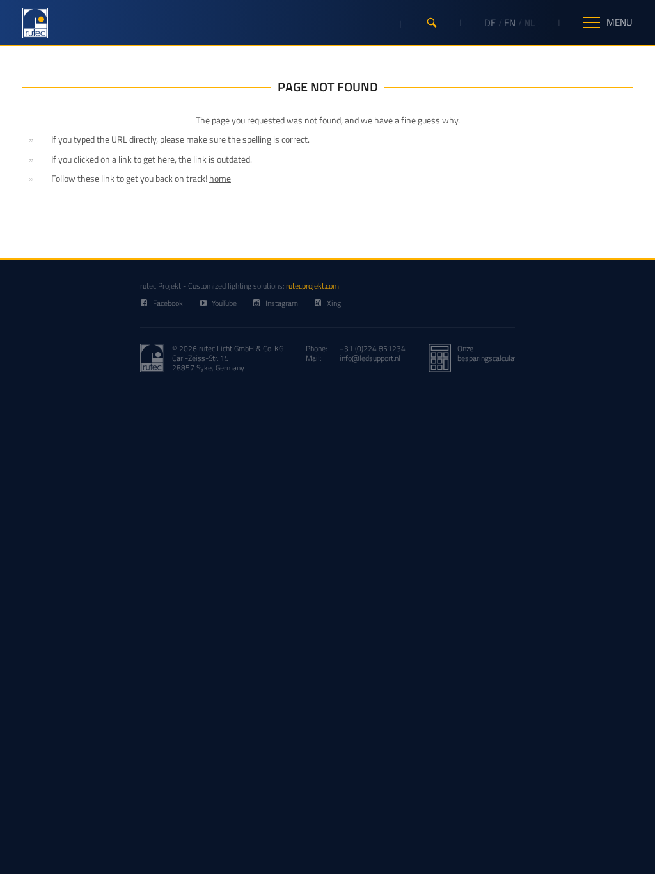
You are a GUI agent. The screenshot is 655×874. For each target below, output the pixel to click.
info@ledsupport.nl (370, 358)
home (220, 178)
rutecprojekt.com (312, 286)
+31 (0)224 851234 (373, 348)
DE (490, 22)
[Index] (35, 23)
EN (510, 22)
